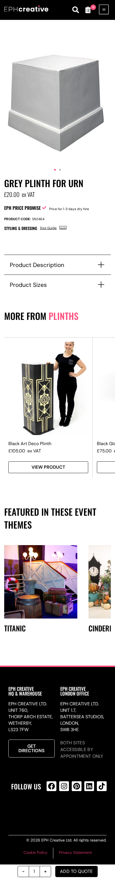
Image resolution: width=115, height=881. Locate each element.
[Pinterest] (77, 786)
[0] (88, 9)
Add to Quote (76, 871)
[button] (55, 170)
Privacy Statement (75, 852)
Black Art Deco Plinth (29, 444)
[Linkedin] (89, 786)
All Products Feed (63, 809)
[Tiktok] (102, 786)
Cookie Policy (35, 852)
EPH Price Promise (22, 207)
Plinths (63, 315)
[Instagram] (64, 786)
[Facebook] (51, 786)
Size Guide (48, 228)
